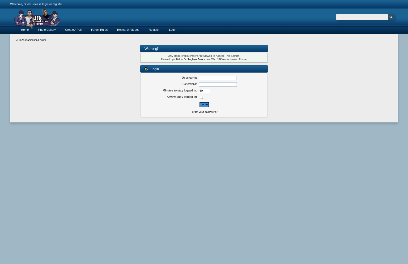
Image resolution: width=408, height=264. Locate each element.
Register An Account (199, 59)
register (57, 4)
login (45, 4)
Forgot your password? (204, 111)
